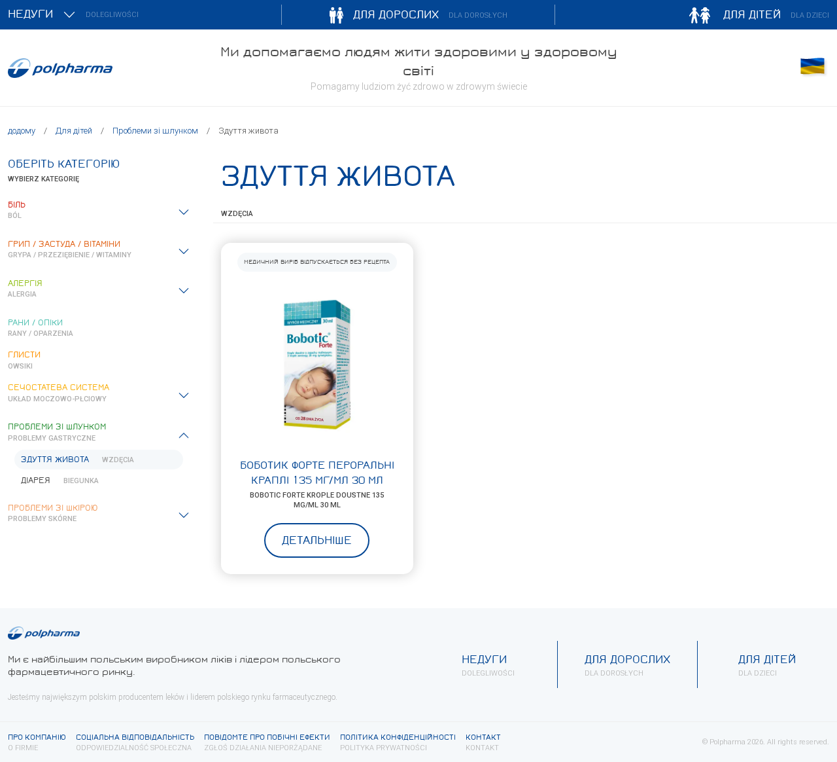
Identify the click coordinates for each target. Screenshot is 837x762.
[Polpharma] (104, 68)
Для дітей (74, 131)
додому (21, 131)
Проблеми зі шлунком (155, 131)
